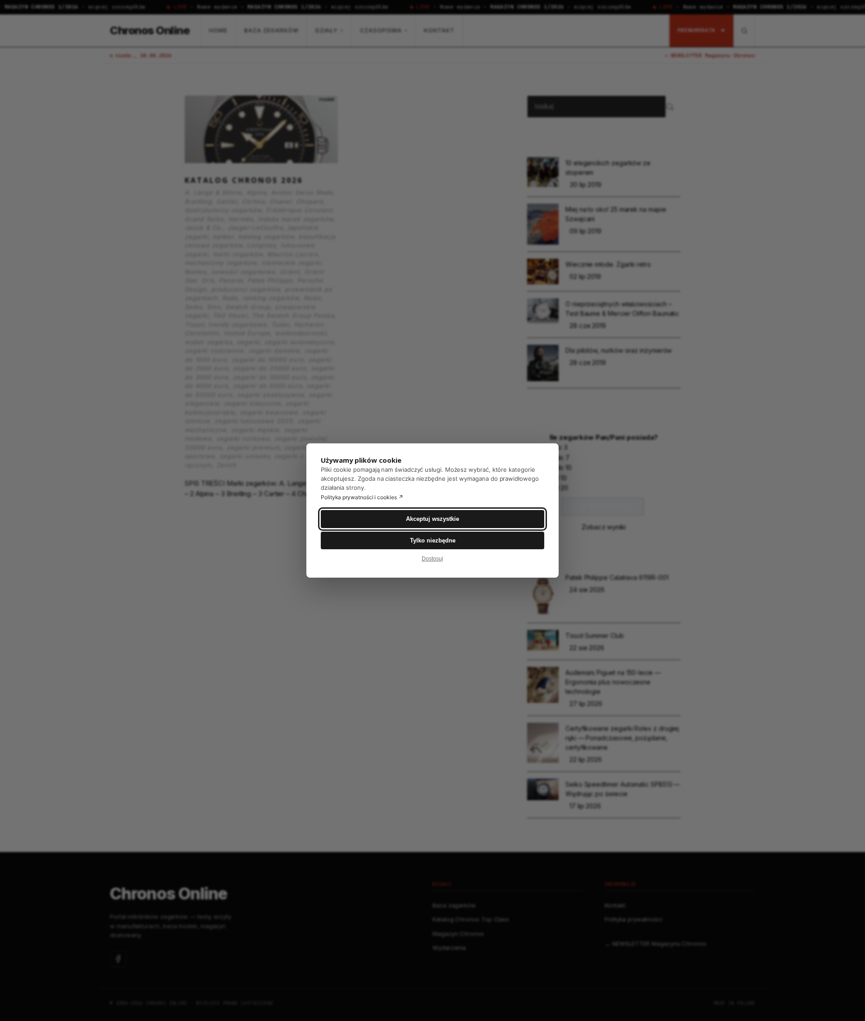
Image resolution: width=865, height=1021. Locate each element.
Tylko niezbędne (432, 540)
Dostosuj (432, 559)
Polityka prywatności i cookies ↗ (362, 497)
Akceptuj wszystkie (432, 518)
